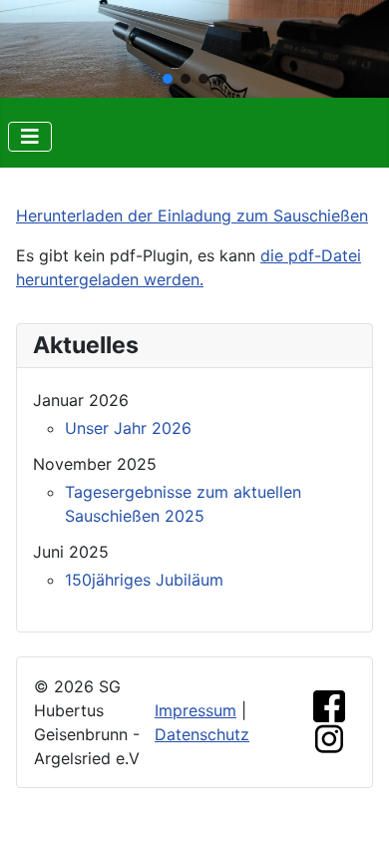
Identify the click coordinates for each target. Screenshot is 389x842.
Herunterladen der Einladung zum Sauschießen (192, 215)
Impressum (195, 710)
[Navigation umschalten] (30, 137)
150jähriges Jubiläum (144, 580)
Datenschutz (202, 734)
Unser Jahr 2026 (128, 428)
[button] (168, 79)
